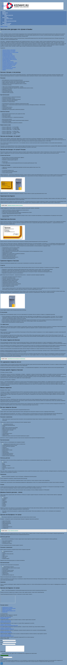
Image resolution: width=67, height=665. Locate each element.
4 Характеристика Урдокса (7, 53)
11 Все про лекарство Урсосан (7, 61)
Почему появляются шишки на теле (8, 610)
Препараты (4, 22)
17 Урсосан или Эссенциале (7, 68)
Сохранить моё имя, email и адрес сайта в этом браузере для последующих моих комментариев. (19, 653)
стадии (5, 16)
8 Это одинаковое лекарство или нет (9, 58)
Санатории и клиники (6, 24)
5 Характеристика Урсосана (7, 54)
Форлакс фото (4, 611)
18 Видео (4, 69)
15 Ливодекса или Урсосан (7, 66)
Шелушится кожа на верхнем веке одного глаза (9, 625)
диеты (5, 19)
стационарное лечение (8, 18)
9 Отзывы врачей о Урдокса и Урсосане (9, 59)
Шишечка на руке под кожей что (6, 632)
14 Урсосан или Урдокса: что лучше (8, 65)
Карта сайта (4, 5)
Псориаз (3, 11)
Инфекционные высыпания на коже (8, 608)
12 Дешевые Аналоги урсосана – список (9, 62)
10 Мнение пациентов (6, 60)
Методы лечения (5, 17)
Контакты (4, 6)
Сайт (1, 644)
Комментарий (2, 651)
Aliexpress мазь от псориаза (7, 607)
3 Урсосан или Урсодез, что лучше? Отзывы (10, 52)
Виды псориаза (5, 12)
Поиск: (1, 657)
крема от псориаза (7, 23)
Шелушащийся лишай (4, 618)
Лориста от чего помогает (7, 609)
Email (1, 642)
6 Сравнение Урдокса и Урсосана (8, 55)
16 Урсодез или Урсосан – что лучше (9, 67)
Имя (1, 640)
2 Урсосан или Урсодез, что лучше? (8, 51)
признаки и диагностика (8, 15)
